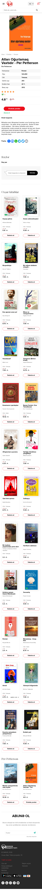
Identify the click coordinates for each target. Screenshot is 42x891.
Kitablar (9, 54)
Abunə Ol (7, 112)
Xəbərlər (25, 866)
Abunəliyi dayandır (32, 836)
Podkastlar (4, 873)
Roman (15, 54)
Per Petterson (6, 66)
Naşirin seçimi (26, 863)
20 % (23, 84)
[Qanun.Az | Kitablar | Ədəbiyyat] (9, 3)
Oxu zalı (4, 863)
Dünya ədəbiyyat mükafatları (6, 867)
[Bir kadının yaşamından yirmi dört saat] (11, 532)
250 (23, 81)
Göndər (32, 173)
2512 (23, 87)
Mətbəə (4, 870)
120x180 (24, 74)
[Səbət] (38, 4)
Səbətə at (10, 235)
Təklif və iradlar (6, 860)
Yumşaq (24, 77)
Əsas (3, 54)
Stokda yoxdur (14, 109)
